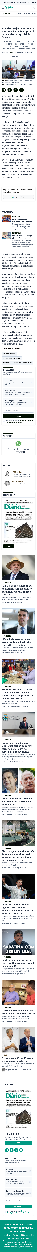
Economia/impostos (9, 354)
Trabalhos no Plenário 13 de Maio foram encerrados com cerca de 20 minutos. (17, 864)
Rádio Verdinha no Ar (9, 2)
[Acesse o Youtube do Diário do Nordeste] (21, 1150)
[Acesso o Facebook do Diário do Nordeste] (12, 1150)
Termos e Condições (26, 421)
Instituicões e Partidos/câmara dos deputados (17, 363)
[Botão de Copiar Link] (21, 90)
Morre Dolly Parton (23, 2)
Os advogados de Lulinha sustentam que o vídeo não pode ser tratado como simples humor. (18, 649)
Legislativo (18, 14)
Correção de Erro (27, 1235)
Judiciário (27, 14)
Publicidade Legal (19, 1224)
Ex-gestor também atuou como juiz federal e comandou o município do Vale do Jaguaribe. (15, 1017)
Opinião (4, 1055)
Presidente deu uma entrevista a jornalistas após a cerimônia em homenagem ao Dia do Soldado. (17, 598)
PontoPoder (7, 14)
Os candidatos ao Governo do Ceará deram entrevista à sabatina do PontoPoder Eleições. (18, 1065)
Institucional (27, 1228)
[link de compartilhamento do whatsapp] (4, 90)
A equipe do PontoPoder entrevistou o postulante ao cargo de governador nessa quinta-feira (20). (18, 970)
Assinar (8, 546)
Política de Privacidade (14, 423)
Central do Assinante (12, 1228)
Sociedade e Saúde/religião (11, 358)
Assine (29, 1224)
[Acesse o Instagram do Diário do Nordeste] (7, 1150)
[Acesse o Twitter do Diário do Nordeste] (16, 1150)
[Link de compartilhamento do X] (15, 90)
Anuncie (8, 1224)
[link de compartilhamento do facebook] (9, 90)
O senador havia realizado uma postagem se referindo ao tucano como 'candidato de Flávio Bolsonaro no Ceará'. (18, 918)
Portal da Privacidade (11, 1235)
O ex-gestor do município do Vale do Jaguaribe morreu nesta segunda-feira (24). (18, 702)
